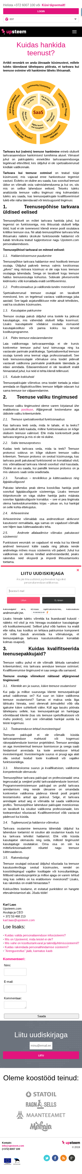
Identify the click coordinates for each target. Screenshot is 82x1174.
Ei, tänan (59, 600)
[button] (42, 573)
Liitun (23, 600)
